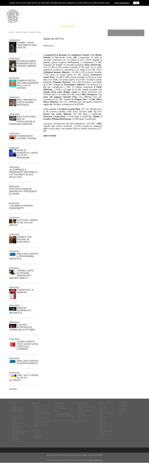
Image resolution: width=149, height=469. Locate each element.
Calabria (15, 420)
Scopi (14, 405)
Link (121, 413)
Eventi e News (59, 403)
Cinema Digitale (82, 403)
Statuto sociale (17, 409)
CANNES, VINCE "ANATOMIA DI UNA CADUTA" (27, 45)
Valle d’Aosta (104, 434)
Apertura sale (39, 409)
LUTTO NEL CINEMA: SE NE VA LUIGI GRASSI (23, 222)
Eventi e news (67, 26)
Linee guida (82, 415)
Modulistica (38, 437)
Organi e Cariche (18, 407)
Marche (15, 429)
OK (136, 3)
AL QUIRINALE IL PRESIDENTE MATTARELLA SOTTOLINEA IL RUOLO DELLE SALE (23, 173)
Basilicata (103, 407)
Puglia (102, 425)
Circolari (37, 434)
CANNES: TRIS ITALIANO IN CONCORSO (24, 239)
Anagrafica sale (103, 403)
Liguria (14, 426)
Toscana (15, 437)
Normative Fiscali (40, 417)
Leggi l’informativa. (121, 3)
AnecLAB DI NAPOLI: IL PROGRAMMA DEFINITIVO (24, 256)
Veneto (102, 436)
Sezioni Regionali (17, 416)
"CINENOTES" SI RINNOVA (25, 291)
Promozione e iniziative (64, 415)
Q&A (79, 417)
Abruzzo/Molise (17, 418)
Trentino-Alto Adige (106, 431)
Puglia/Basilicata (18, 433)
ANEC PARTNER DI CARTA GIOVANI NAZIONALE (27, 102)
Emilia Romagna (18, 423)
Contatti (122, 403)
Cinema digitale (118, 26)
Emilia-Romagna (105, 412)
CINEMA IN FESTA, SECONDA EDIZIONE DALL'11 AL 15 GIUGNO (27, 84)
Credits (122, 411)
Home (11, 32)
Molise (102, 421)
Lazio (14, 425)
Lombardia (16, 428)
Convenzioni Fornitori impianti (85, 408)
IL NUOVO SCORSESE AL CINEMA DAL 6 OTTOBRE (22, 327)
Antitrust (37, 407)
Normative (39, 26)
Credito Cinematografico (42, 413)
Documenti (38, 436)
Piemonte (103, 423)
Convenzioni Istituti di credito (85, 411)
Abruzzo (102, 405)
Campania (15, 421)
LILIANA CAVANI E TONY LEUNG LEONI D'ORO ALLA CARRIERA (27, 345)
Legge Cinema (39, 405)
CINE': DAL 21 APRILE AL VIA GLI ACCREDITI (24, 377)
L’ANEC (17, 26)
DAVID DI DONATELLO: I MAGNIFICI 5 (20, 310)
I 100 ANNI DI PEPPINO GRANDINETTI (21, 206)
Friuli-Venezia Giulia (107, 413)
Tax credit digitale (40, 412)
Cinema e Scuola (100, 26)
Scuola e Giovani (82, 421)
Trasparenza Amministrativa (17, 411)
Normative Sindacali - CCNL (41, 419)
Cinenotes (83, 26)
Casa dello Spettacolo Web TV (64, 421)
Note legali (123, 406)
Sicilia (14, 436)
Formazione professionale (65, 416)
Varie (36, 426)
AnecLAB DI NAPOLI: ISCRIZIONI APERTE (28, 362)
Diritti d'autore (39, 415)
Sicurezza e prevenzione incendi (43, 422)
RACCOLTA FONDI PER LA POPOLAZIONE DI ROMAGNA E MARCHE (22, 120)
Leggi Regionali (39, 425)
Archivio (13, 389)
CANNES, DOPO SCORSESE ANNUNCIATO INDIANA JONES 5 (21, 274)
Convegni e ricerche (63, 413)
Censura (37, 410)
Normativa (81, 413)
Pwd (113, 15)
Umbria (14, 441)
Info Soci (52, 26)
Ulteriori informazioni (95, 460)
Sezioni (27, 26)
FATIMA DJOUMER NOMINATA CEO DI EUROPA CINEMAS (26, 63)
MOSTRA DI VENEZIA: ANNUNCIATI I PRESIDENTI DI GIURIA (23, 191)
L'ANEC (13, 403)
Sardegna (15, 434)
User (113, 12)
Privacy (122, 408)
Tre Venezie (16, 439)
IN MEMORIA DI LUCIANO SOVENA (26, 137)
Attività (133, 26)
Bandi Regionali (83, 405)
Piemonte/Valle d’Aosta (20, 431)
